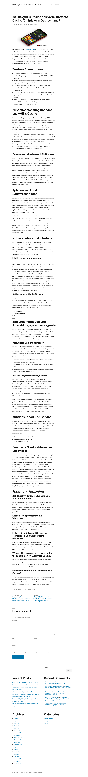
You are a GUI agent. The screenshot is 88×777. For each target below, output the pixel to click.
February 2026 (17, 733)
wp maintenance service (51, 697)
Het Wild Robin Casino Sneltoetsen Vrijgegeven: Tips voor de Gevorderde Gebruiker (56, 693)
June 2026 (16, 723)
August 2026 (17, 718)
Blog (46, 721)
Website (14, 645)
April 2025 (16, 756)
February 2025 (17, 759)
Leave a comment (33, 24)
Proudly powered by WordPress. (35, 772)
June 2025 (16, 752)
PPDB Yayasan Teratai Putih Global (24, 5)
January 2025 (17, 761)
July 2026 (16, 721)
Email (35, 638)
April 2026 (16, 728)
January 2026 (17, 735)
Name (13, 638)
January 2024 (17, 763)
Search (46, 667)
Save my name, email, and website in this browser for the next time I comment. (31, 652)
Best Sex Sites (32, 589)
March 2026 (17, 730)
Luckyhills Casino (30, 49)
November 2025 (18, 740)
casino (47, 723)
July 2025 (16, 749)
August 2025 (17, 747)
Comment (14, 620)
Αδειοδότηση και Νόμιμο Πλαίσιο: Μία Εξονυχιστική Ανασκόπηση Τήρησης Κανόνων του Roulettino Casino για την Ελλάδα (25, 694)
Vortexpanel (48, 703)
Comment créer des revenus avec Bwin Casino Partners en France (57, 682)
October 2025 (17, 742)
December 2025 (18, 737)
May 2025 (16, 754)
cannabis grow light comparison (53, 686)
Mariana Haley (49, 682)
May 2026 (16, 726)
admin (15, 24)
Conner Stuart (49, 692)
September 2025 (18, 744)
